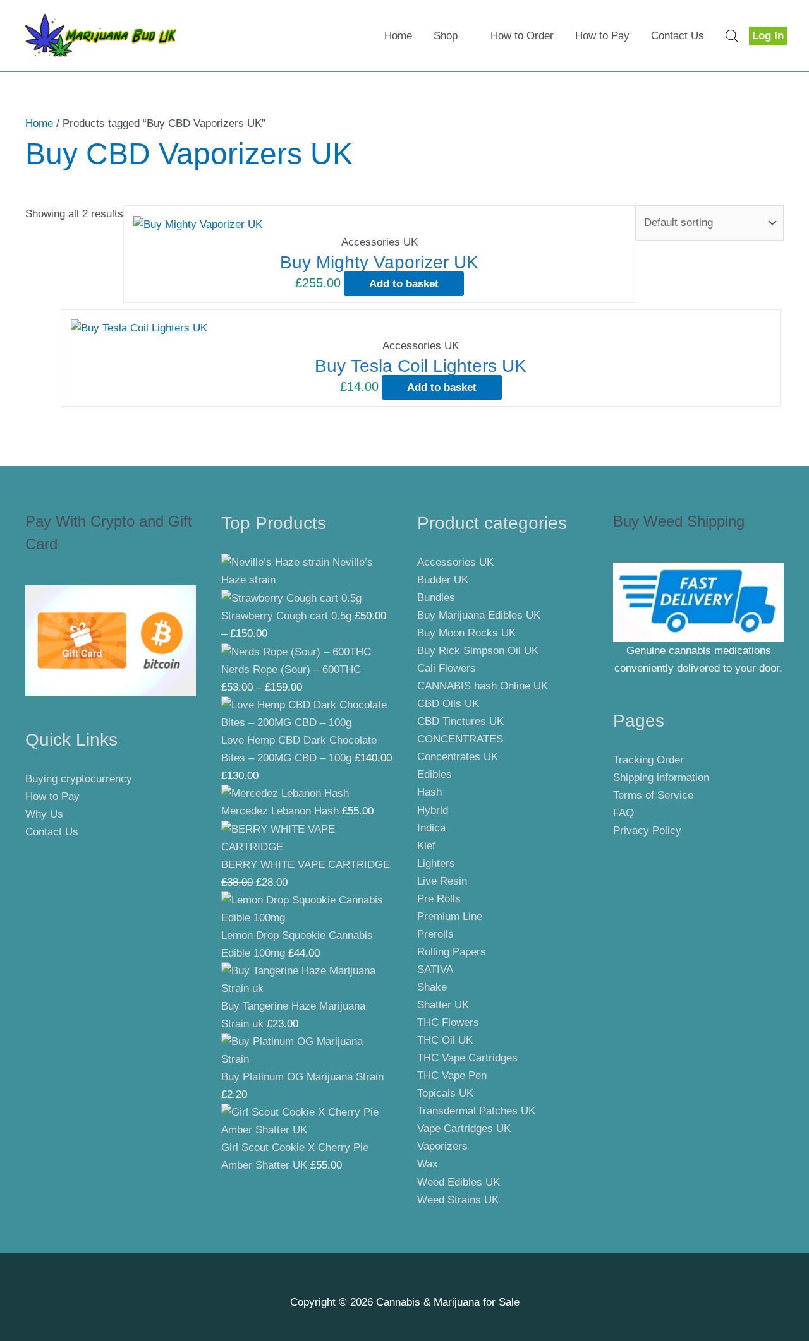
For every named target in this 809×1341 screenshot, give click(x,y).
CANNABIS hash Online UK (482, 686)
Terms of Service (653, 795)
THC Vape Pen (452, 1076)
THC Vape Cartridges (467, 1058)
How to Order (522, 36)
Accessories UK (455, 562)
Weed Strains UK (458, 1200)
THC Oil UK (445, 1040)
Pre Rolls (439, 899)
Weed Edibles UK (458, 1182)
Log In (768, 36)
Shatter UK (443, 1005)
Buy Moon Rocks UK (466, 633)
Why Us (44, 814)
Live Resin (442, 881)
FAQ (623, 813)
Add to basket (404, 284)
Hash (429, 792)
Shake (432, 987)
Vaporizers (442, 1146)
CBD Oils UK (448, 704)
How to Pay (602, 36)
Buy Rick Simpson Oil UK (477, 651)
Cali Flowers (446, 668)
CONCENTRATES (460, 739)
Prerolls (435, 934)
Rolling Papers (451, 952)
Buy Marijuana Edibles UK (478, 615)
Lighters (436, 863)
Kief (426, 846)
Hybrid (432, 810)
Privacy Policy (647, 831)
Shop (446, 36)
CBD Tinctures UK (460, 721)
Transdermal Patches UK (476, 1111)
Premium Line (449, 916)
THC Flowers (448, 1022)
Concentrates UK (457, 757)
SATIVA (435, 969)
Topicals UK (445, 1093)
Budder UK (442, 580)
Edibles (434, 774)
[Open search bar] (732, 36)
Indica (431, 828)
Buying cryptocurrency (78, 779)
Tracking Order (648, 760)
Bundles (436, 598)
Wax (427, 1164)
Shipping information (661, 778)
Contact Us (677, 36)
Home (398, 36)
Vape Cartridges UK (464, 1129)
